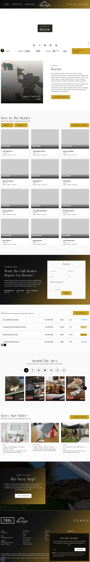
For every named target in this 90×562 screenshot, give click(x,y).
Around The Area (56, 51)
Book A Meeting (23, 495)
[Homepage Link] (45, 4)
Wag (63, 370)
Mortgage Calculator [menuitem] (28, 544)
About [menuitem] (46, 533)
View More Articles (79, 417)
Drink (32, 370)
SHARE (21, 377)
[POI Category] (34, 45)
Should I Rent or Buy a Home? (44, 447)
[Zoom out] (88, 44)
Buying (4, 444)
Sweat (51, 370)
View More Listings (79, 125)
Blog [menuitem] (46, 537)
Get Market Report (61, 97)
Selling (65, 444)
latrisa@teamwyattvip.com (7, 537)
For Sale (20, 125)
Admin (18, 558)
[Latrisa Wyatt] (2, 50)
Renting (39, 444)
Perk (45, 370)
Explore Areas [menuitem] (30, 4)
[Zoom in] (88, 43)
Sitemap (22, 558)
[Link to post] (15, 432)
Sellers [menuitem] (24, 535)
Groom (57, 370)
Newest (6, 125)
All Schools (80, 313)
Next (85, 388)
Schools (48, 51)
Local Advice (65, 51)
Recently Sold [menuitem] (26, 541)
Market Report (38, 51)
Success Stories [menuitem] (49, 535)
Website (83, 334)
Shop (38, 370)
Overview (20, 51)
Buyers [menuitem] (24, 533)
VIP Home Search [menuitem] (27, 537)
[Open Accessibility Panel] (3, 559)
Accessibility (27, 558)
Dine (26, 370)
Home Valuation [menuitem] (26, 539)
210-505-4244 (71, 4)
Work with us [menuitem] (17, 4)
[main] (45, 259)
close (86, 535)
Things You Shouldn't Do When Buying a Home (14, 448)
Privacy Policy (57, 289)
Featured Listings (27, 51)
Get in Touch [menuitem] (48, 539)
